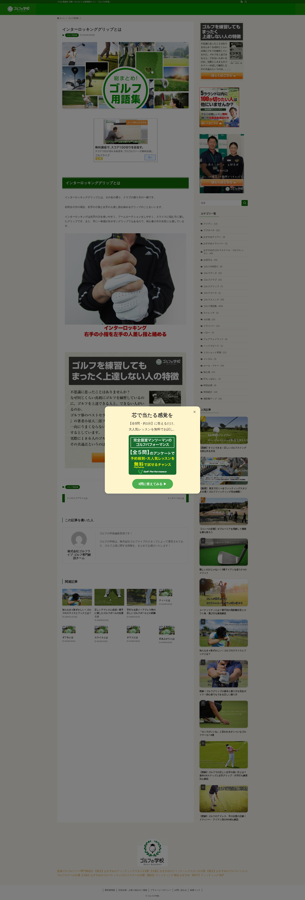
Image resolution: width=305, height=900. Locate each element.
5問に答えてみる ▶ (153, 484)
